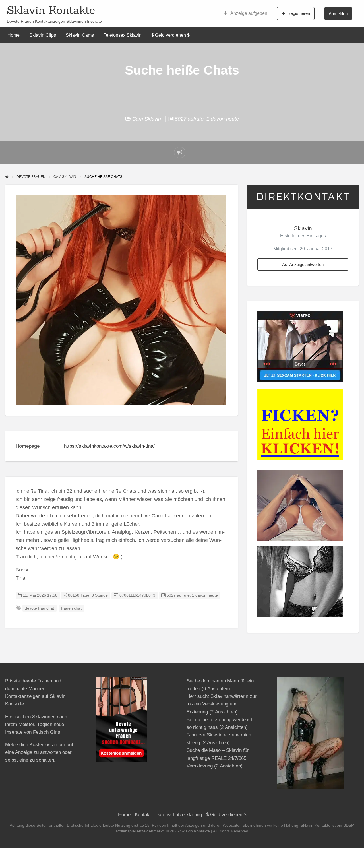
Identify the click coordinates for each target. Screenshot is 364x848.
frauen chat (71, 608)
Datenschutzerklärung (178, 814)
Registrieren (299, 13)
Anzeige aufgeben (248, 13)
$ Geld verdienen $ (170, 35)
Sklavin (303, 228)
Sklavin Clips (42, 35)
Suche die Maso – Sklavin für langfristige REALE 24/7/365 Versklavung (218, 758)
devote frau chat (39, 608)
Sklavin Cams (80, 35)
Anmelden (338, 13)
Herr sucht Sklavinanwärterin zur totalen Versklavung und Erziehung (222, 704)
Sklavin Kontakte (51, 10)
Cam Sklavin (146, 119)
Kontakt (143, 814)
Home (13, 35)
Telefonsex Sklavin (123, 35)
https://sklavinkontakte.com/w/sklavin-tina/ (109, 446)
